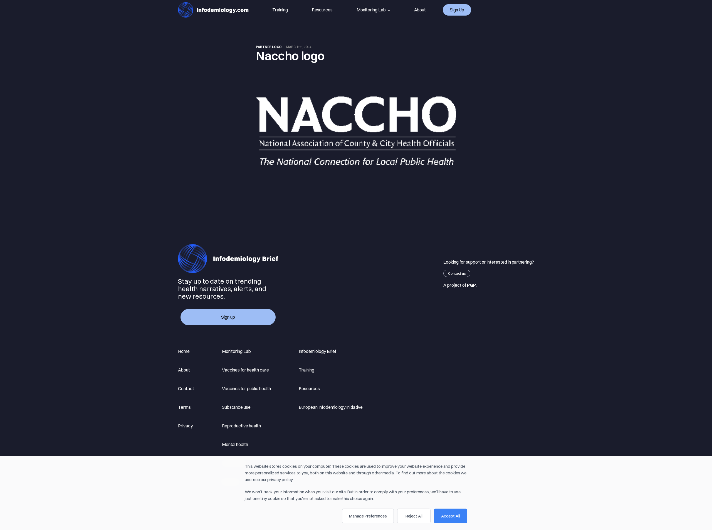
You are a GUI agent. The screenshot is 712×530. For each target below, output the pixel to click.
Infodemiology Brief (317, 351)
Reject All (414, 516)
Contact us (457, 273)
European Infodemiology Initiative (330, 407)
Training (280, 10)
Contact (186, 388)
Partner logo (269, 47)
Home (184, 351)
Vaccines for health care (245, 370)
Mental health (235, 444)
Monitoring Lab (371, 10)
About (420, 10)
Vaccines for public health (246, 388)
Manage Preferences (368, 516)
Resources (322, 10)
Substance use (236, 407)
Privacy (185, 426)
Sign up (457, 10)
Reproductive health (241, 426)
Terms (184, 407)
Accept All (450, 516)
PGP (471, 285)
